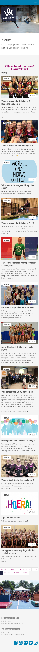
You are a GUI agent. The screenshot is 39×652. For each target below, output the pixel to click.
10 (5, 573)
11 (9, 573)
